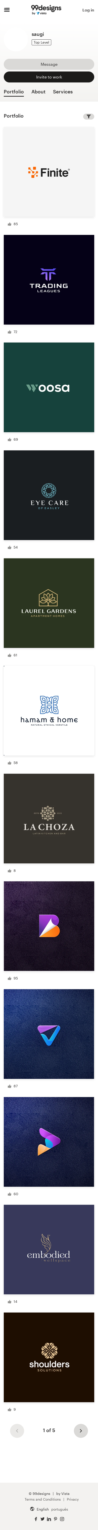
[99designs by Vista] (46, 10)
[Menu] (7, 10)
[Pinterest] (56, 1519)
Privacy (73, 1499)
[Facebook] (36, 1519)
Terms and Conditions (43, 1499)
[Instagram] (62, 1519)
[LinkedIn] (49, 1519)
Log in (88, 9)
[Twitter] (42, 1519)
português (59, 1509)
